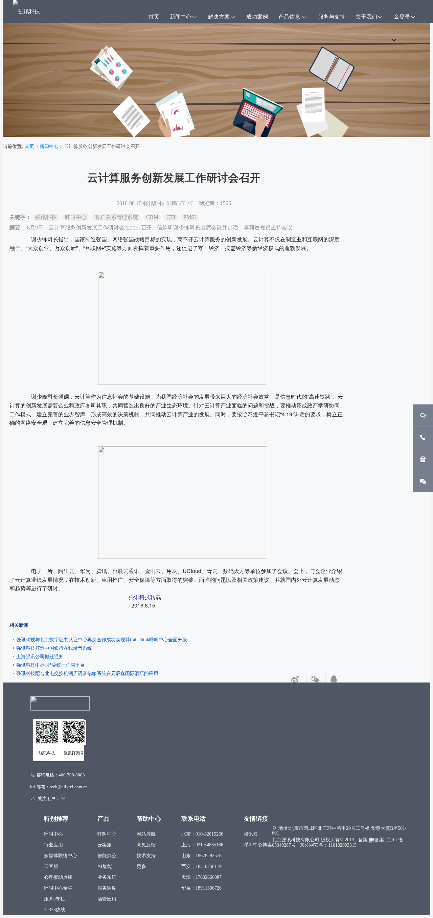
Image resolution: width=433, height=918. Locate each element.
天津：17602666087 (201, 877)
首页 (154, 17)
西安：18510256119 (201, 866)
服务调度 (106, 888)
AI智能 (104, 866)
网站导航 (146, 834)
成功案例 (257, 17)
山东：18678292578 (201, 855)
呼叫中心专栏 (58, 888)
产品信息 (289, 17)
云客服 (51, 866)
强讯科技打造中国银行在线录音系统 (54, 648)
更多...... (145, 866)
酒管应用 (106, 898)
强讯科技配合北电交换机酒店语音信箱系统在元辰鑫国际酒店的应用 (87, 673)
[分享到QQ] (334, 679)
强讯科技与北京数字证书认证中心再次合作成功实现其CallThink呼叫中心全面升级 (101, 639)
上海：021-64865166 (202, 844)
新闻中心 (180, 17)
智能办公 (106, 855)
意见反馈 (146, 844)
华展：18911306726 (201, 888)
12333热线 (54, 909)
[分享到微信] (314, 679)
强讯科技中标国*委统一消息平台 (50, 665)
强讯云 (251, 834)
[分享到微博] (295, 679)
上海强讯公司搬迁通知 (40, 656)
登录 (404, 17)
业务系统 (106, 877)
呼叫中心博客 (258, 844)
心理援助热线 (58, 877)
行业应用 (53, 844)
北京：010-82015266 (202, 834)
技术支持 (146, 855)
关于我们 (366, 17)
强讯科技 (154, 203)
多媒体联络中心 (60, 855)
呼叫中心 (53, 834)
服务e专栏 (54, 898)
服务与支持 (331, 17)
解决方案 (219, 17)
